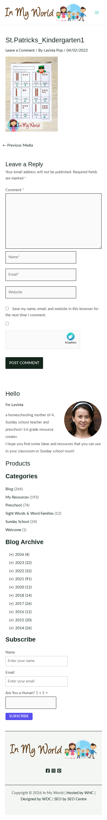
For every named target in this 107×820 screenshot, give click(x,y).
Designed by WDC (36, 799)
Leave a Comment (20, 50)
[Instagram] (53, 770)
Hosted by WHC (80, 793)
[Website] (40, 293)
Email (9, 672)
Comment (14, 190)
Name (10, 652)
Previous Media (17, 145)
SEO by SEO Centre (70, 799)
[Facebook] (48, 770)
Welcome (13, 530)
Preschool (13, 505)
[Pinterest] (59, 770)
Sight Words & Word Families (29, 513)
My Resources (17, 497)
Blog (9, 489)
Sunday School (17, 522)
